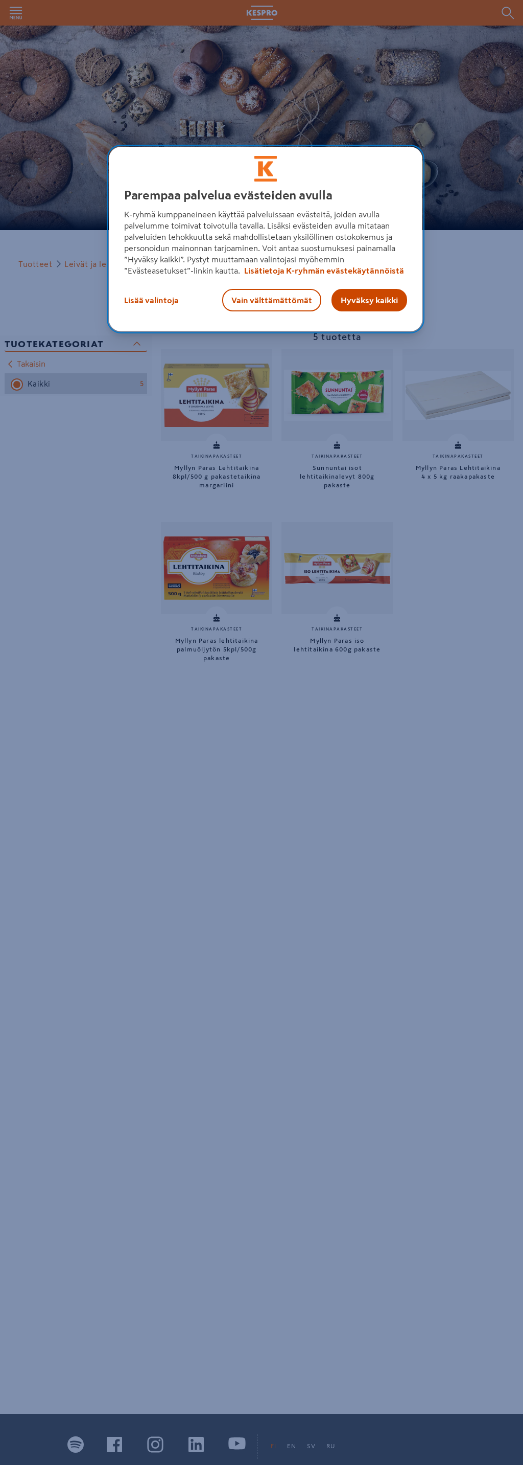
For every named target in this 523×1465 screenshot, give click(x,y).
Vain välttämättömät (271, 300)
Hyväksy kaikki (369, 300)
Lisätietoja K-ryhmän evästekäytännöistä (323, 270)
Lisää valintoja (151, 300)
